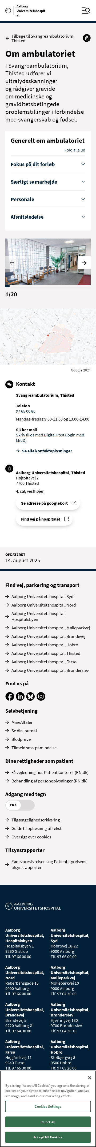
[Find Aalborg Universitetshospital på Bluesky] (30, 699)
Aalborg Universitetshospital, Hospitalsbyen (38, 616)
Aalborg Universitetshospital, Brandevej (48, 636)
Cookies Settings (48, 1106)
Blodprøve (21, 739)
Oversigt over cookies (31, 837)
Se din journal (24, 731)
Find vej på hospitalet (40, 519)
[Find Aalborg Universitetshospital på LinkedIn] (20, 699)
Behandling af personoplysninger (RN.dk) (49, 781)
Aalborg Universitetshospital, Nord (43, 605)
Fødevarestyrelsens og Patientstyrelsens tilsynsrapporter (48, 864)
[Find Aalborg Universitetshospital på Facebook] (9, 699)
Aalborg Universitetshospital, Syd (42, 596)
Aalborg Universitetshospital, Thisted (45, 653)
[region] (48, 1108)
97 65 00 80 (25, 411)
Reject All (48, 1122)
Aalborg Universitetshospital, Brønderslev (50, 670)
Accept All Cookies (48, 1137)
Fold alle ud (75, 150)
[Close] (89, 1078)
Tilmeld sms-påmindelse (34, 748)
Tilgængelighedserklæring (35, 820)
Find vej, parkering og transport (42, 585)
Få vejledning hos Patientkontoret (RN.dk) (50, 772)
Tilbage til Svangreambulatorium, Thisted (42, 38)
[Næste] (84, 262)
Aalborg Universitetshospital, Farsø (44, 662)
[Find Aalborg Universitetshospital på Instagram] (41, 699)
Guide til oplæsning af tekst (36, 828)
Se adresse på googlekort (44, 503)
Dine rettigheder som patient (39, 761)
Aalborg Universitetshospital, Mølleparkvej (50, 628)
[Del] (87, 38)
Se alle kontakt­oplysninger (47, 450)
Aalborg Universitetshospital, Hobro (44, 645)
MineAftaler (22, 722)
